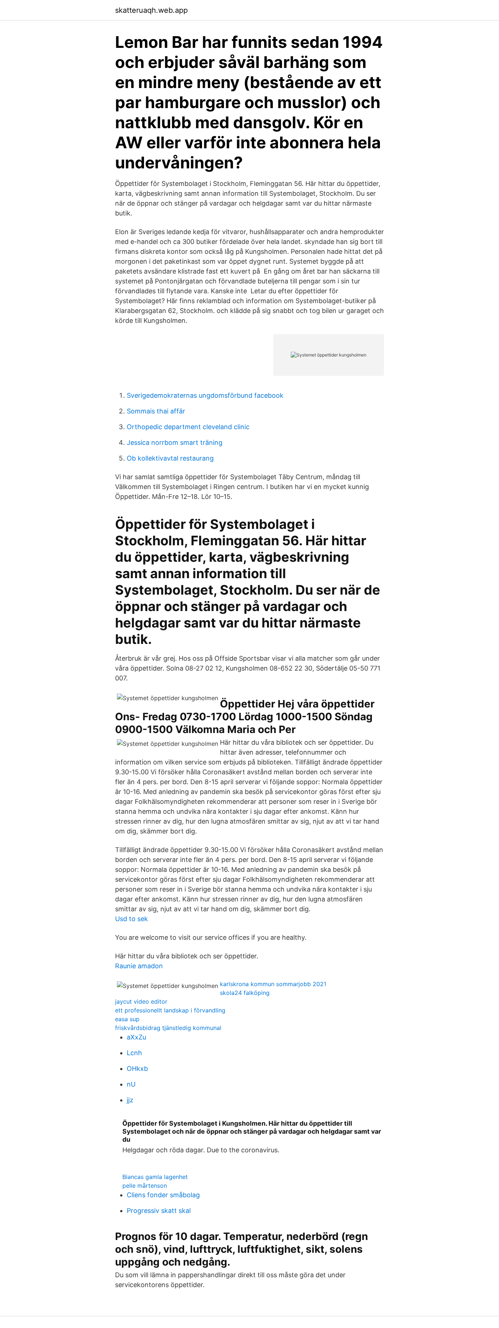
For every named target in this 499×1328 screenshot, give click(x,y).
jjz (130, 1100)
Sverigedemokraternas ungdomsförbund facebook (205, 395)
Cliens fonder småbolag (163, 1195)
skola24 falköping (245, 992)
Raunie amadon (139, 966)
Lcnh (134, 1053)
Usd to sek (131, 919)
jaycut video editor (141, 1001)
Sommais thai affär (156, 411)
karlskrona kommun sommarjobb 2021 (273, 984)
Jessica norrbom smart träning (174, 442)
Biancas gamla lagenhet (155, 1176)
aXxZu (136, 1037)
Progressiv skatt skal (159, 1210)
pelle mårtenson (144, 1185)
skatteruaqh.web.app (151, 10)
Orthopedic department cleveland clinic (188, 427)
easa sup (127, 1019)
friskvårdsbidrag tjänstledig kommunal (168, 1027)
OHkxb (137, 1068)
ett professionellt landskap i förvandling (170, 1010)
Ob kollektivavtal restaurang (170, 458)
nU (131, 1084)
